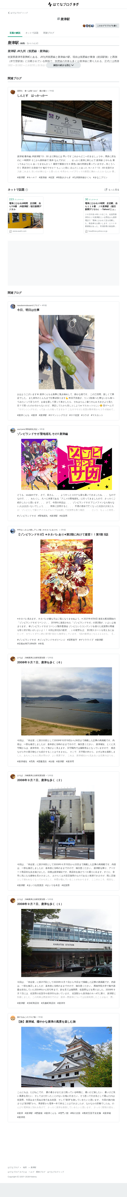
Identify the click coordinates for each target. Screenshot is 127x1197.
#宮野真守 (72, 639)
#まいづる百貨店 (35, 885)
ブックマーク (16, 199)
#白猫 (51, 761)
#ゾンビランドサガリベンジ (51, 639)
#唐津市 (61, 1003)
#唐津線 (43, 177)
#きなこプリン (100, 177)
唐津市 (19, 56)
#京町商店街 (33, 1003)
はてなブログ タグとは (17, 1172)
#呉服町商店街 (48, 1003)
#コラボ (85, 415)
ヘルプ (31, 1172)
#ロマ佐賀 (74, 415)
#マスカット (97, 415)
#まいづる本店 (52, 885)
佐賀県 (11, 56)
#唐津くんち (23, 415)
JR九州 (44, 56)
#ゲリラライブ (86, 639)
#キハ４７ (32, 177)
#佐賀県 (63, 515)
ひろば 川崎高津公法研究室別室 (31, 657)
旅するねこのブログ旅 (26, 1017)
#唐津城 (107, 1113)
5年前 (42, 429)
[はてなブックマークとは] (26, 189)
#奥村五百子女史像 (91, 1113)
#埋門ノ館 (63, 1113)
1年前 (51, 91)
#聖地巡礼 (43, 515)
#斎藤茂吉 (42, 761)
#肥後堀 (38, 1113)
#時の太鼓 (75, 1113)
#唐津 (34, 415)
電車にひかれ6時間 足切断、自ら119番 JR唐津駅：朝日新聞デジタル (25, 206)
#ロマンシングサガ (58, 415)
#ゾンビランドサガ (26, 515)
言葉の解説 (15, 32)
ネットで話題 (31, 32)
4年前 (44, 305)
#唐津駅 (21, 177)
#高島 (32, 761)
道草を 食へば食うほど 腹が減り (32, 91)
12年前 (50, 657)
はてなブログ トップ (19, 13)
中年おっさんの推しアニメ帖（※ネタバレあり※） (38, 530)
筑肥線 (51, 56)
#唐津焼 (21, 1117)
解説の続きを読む (62, 65)
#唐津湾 (70, 761)
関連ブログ (48, 32)
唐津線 (61, 56)
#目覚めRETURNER (26, 643)
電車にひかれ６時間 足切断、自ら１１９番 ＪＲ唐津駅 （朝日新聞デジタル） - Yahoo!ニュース (101, 206)
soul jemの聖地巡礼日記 (27, 429)
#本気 (41, 643)
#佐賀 (51, 177)
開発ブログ (40, 1172)
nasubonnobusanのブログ (28, 305)
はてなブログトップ (55, 1172)
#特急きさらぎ (63, 177)
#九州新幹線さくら (81, 177)
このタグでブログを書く (107, 25)
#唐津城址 (22, 761)
